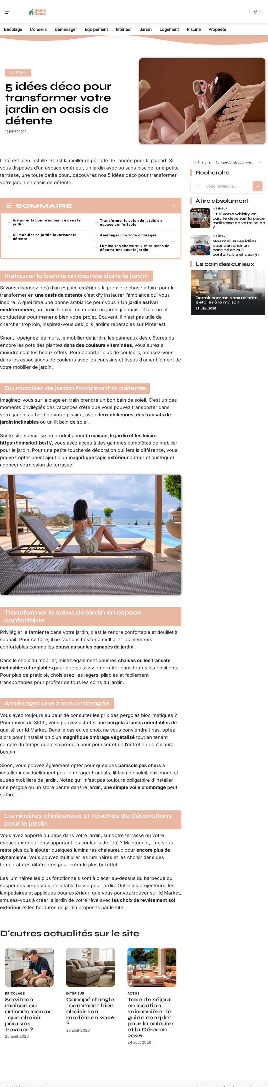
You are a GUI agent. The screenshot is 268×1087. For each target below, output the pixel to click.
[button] (259, 162)
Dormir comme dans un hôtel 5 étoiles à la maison (227, 300)
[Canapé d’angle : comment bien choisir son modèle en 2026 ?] (90, 967)
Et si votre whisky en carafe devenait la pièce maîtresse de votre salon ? (239, 221)
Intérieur (75, 993)
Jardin (18, 73)
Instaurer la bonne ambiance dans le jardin (47, 222)
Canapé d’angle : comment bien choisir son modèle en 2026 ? (90, 1011)
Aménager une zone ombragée (128, 235)
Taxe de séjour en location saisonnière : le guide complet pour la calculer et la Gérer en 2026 (150, 1017)
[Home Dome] (37, 12)
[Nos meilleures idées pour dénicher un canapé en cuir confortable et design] (200, 245)
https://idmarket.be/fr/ (26, 443)
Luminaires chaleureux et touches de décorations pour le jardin (134, 248)
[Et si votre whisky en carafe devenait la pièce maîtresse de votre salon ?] (200, 218)
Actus (133, 993)
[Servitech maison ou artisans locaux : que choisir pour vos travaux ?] (29, 967)
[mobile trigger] (9, 12)
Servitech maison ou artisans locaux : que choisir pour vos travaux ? (28, 1014)
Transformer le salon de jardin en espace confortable (131, 222)
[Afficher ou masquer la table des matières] (124, 206)
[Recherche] (244, 12)
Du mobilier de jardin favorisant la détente (45, 237)
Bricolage (15, 993)
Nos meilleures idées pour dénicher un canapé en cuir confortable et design (236, 248)
